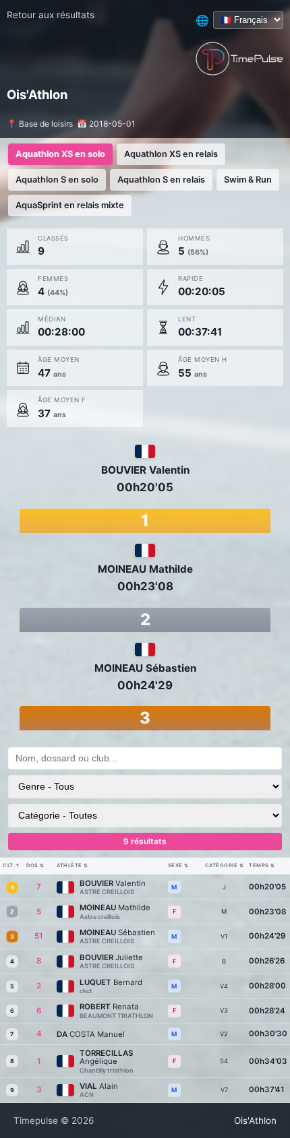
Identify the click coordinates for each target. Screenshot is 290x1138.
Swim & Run (248, 180)
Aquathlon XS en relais (171, 154)
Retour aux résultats (50, 14)
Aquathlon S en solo (57, 180)
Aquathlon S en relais (161, 180)
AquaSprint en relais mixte (70, 205)
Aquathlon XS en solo (60, 154)
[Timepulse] (239, 58)
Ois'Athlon (255, 1120)
